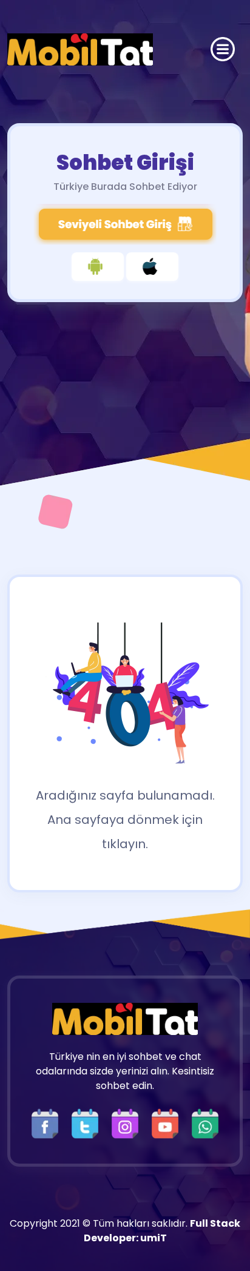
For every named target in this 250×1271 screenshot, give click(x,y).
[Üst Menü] (223, 49)
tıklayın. (125, 843)
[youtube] (168, 1123)
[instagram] (128, 1123)
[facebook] (48, 1123)
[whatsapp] (205, 1123)
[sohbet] (80, 49)
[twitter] (88, 1123)
